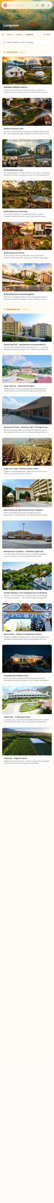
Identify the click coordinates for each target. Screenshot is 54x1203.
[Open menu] (48, 5)
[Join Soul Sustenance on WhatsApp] (42, 5)
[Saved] (37, 5)
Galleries (19, 34)
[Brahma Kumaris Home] (13, 5)
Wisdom (10, 34)
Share (48, 34)
